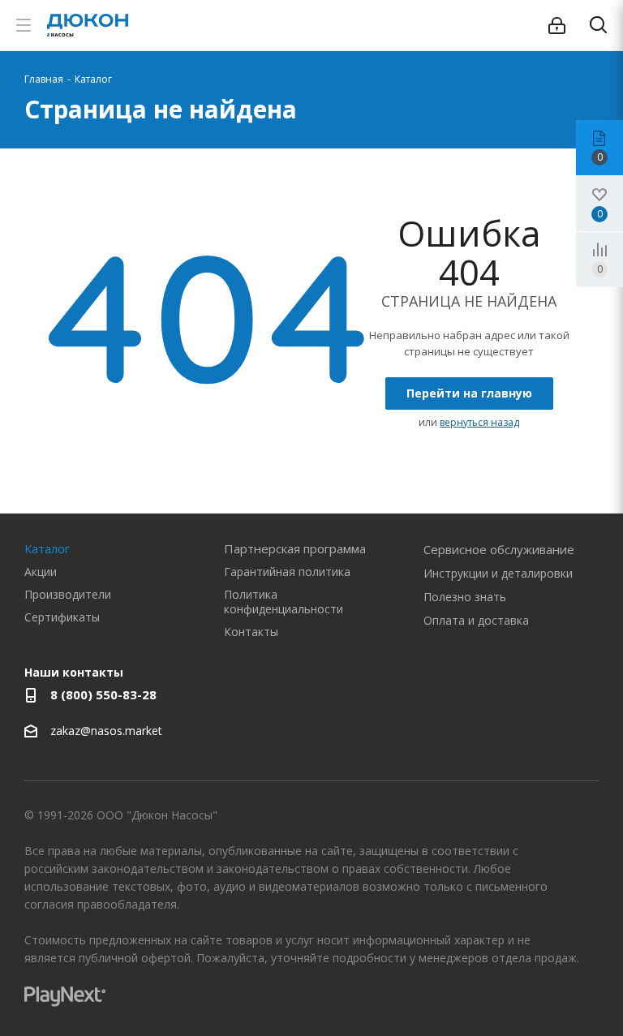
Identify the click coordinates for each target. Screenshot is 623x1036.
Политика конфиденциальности (283, 602)
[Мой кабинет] (556, 25)
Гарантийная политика (287, 571)
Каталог (47, 548)
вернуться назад (479, 422)
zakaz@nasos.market (107, 730)
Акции (40, 571)
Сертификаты (62, 617)
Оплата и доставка (476, 620)
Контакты (251, 631)
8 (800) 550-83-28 (103, 694)
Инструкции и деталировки (498, 573)
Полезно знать (464, 596)
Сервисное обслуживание (498, 549)
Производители (67, 594)
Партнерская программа (295, 548)
